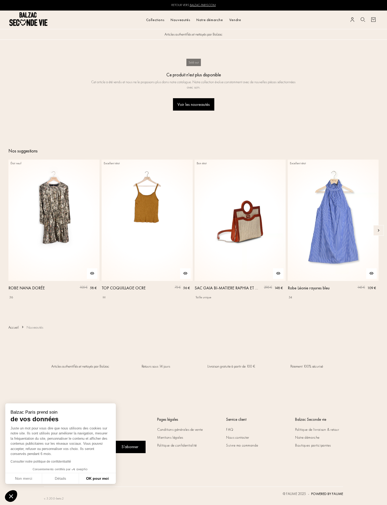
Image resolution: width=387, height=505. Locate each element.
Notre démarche (209, 19)
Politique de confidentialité (177, 445)
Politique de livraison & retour (317, 429)
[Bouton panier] (373, 20)
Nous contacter (237, 437)
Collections (155, 19)
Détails (60, 478)
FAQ (230, 429)
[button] (11, 496)
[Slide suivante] (378, 230)
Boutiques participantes (313, 445)
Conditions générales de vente (180, 429)
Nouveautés (180, 19)
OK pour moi (97, 478)
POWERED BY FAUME (327, 493)
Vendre (235, 19)
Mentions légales (170, 437)
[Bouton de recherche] (363, 20)
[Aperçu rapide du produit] (92, 273)
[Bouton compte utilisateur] (352, 20)
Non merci (23, 478)
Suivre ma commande (242, 445)
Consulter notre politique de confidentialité (41, 461)
